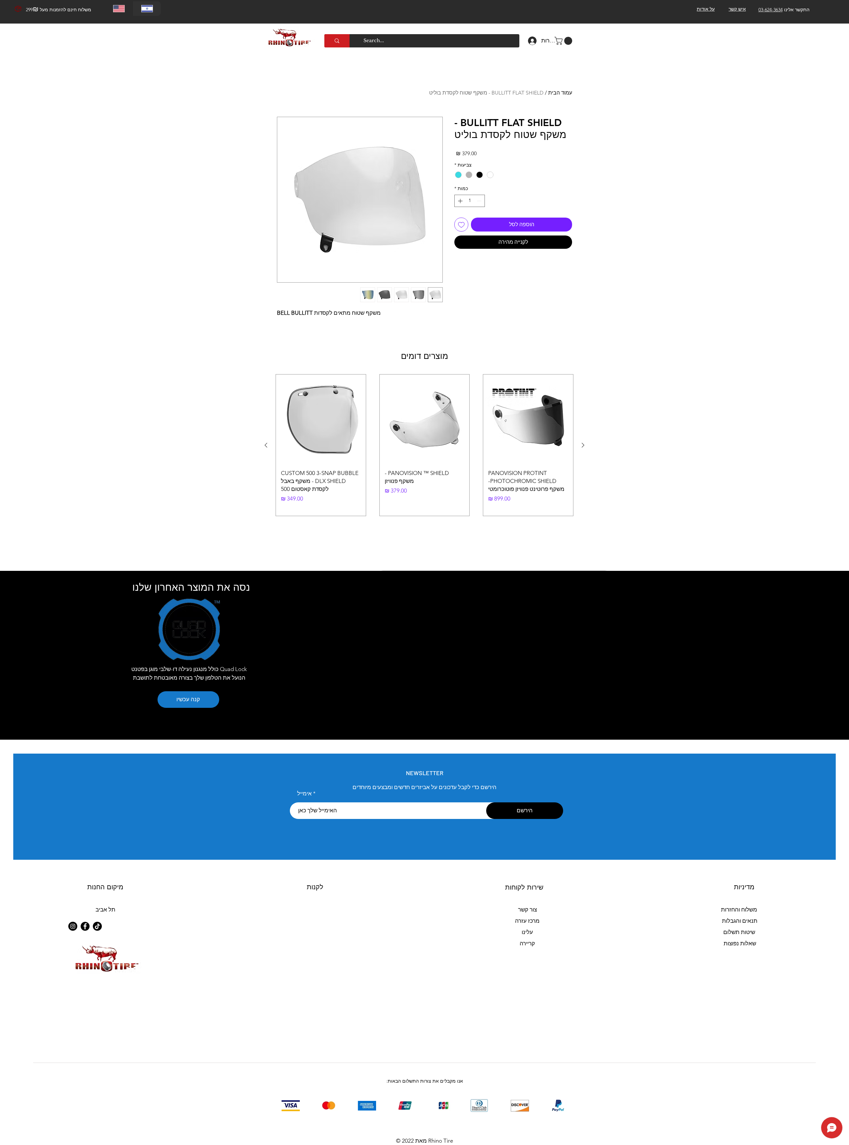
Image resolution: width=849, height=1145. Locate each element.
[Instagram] (72, 926)
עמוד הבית (560, 93)
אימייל (304, 793)
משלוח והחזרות (739, 909)
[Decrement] (480, 201)
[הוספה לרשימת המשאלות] (461, 225)
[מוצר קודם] (583, 445)
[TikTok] (97, 926)
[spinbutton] (470, 201)
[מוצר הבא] (266, 445)
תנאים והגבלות (739, 920)
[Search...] (337, 40)
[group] (424, 445)
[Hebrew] (147, 8)
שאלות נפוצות (740, 943)
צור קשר (527, 909)
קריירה (527, 943)
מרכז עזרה (527, 920)
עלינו (527, 932)
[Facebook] (85, 926)
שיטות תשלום (739, 932)
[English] (119, 8)
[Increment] (459, 201)
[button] (564, 41)
